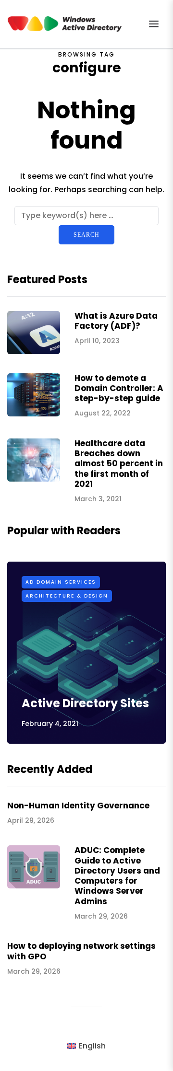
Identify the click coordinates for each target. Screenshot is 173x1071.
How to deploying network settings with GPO (81, 951)
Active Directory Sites (85, 703)
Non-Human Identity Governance (78, 805)
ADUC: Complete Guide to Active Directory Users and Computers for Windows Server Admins (117, 875)
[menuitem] (86, 1046)
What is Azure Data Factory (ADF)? (116, 321)
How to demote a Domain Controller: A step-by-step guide (118, 388)
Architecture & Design (66, 595)
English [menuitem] (92, 1045)
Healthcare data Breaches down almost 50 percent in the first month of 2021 (118, 464)
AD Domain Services (60, 582)
